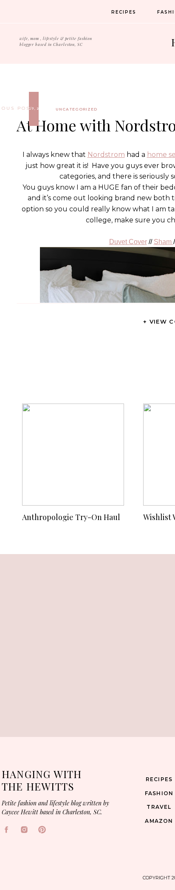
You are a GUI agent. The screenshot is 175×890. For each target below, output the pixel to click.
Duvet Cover (128, 241)
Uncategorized (76, 109)
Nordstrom (106, 155)
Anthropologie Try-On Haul (71, 517)
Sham (163, 241)
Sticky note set (94, 758)
